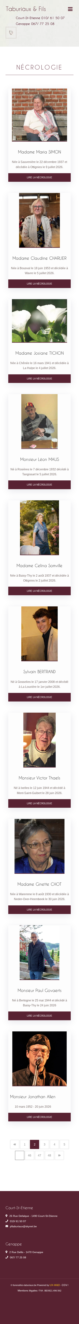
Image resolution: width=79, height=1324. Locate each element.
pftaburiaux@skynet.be (23, 1226)
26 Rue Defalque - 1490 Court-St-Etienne (33, 1215)
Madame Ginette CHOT (39, 884)
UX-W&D (55, 1285)
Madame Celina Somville (39, 565)
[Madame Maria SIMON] (39, 115)
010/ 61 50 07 (18, 1221)
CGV (64, 1285)
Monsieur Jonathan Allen (32, 1096)
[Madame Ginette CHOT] (39, 846)
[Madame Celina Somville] (39, 527)
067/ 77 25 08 (18, 1257)
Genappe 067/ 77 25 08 (35, 23)
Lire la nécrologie (39, 177)
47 (39, 1155)
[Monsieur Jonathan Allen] (39, 1058)
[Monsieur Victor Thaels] (39, 740)
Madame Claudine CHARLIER (39, 258)
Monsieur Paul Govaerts (40, 990)
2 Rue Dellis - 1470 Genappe (26, 1252)
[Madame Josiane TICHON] (39, 321)
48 (49, 1155)
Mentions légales (27, 1290)
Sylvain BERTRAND (39, 671)
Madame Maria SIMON (39, 151)
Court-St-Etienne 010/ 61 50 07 (40, 18)
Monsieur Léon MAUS (39, 459)
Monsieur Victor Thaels (39, 777)
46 (29, 1155)
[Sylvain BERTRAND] (39, 633)
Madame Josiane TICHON (39, 353)
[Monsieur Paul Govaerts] (39, 952)
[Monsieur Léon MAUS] (39, 421)
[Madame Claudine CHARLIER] (39, 220)
